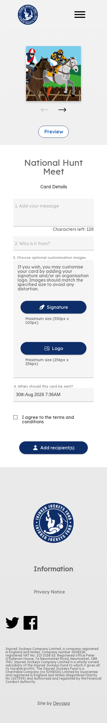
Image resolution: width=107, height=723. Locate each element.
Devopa (61, 703)
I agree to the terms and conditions (48, 419)
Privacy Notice (49, 592)
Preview (53, 131)
